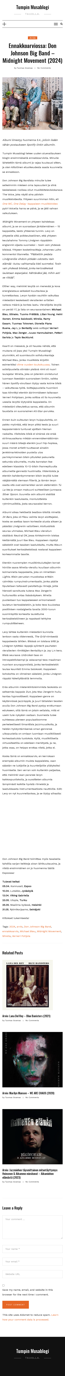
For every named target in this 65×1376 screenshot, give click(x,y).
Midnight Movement (49, 931)
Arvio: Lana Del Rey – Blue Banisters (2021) (26, 1016)
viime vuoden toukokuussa (33, 364)
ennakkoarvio (10, 931)
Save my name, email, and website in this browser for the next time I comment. (27, 1292)
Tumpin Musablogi (32, 7)
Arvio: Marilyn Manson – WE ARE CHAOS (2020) (28, 1093)
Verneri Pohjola (21, 936)
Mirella (6, 936)
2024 (12, 926)
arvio (20, 926)
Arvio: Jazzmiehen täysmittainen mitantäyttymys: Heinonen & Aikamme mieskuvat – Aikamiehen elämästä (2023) (30, 1173)
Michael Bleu (27, 931)
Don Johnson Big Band (37, 926)
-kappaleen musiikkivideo (30, 203)
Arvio (33, 37)
